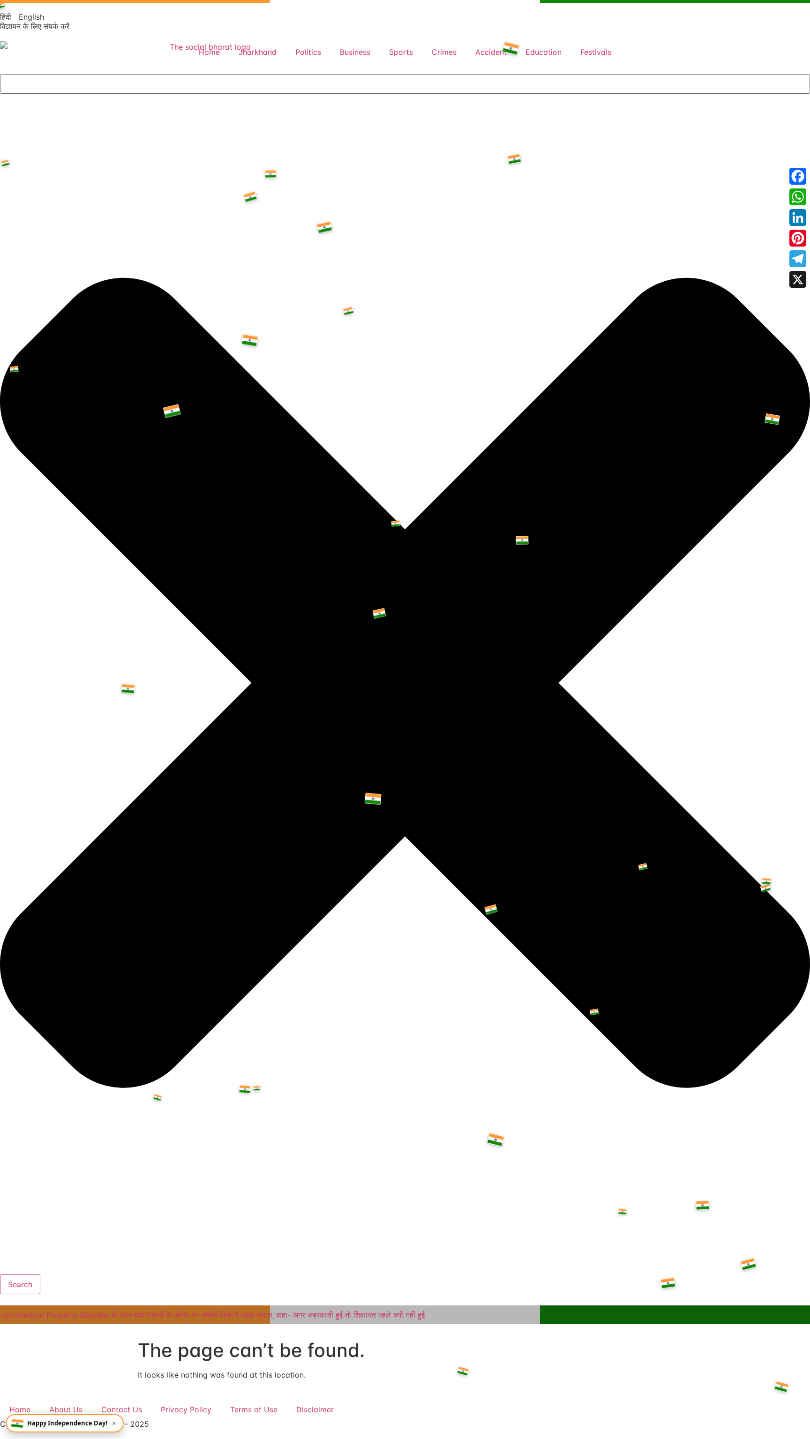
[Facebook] (798, 176)
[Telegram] (798, 258)
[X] (798, 279)
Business (355, 52)
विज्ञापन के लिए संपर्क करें (34, 26)
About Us (65, 1409)
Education (543, 52)
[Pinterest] (798, 238)
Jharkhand (258, 52)
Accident (491, 52)
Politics (308, 52)
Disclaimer (315, 1409)
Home (209, 52)
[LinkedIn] (798, 217)
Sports (401, 52)
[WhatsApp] (798, 197)
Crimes (444, 52)
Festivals (595, 52)
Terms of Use (254, 1409)
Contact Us (121, 1409)
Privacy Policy (186, 1409)
